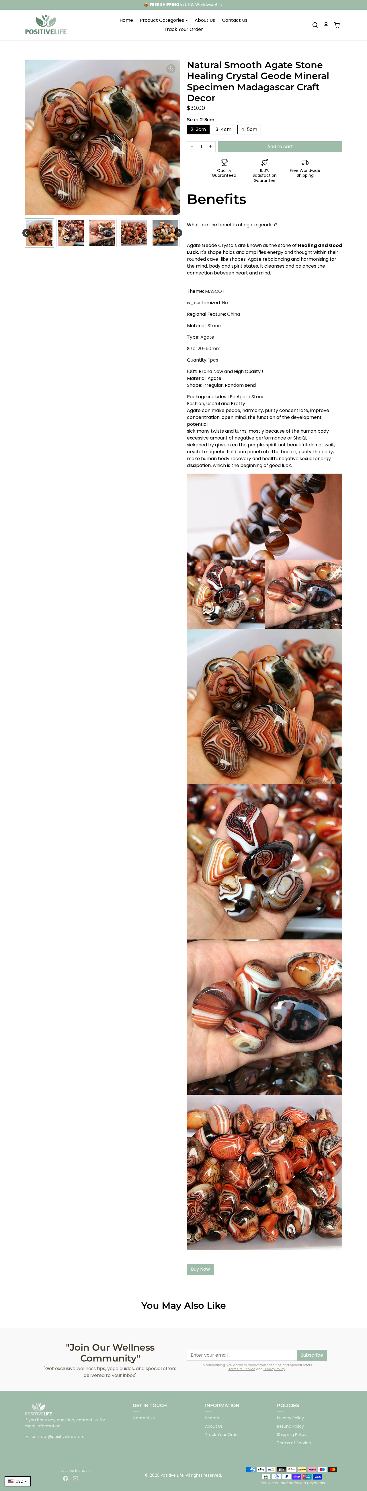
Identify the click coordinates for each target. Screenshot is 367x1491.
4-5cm (249, 129)
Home (126, 20)
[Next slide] (178, 233)
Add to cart (280, 146)
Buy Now (200, 1269)
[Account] (326, 25)
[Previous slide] (25, 1320)
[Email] (75, 1478)
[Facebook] (66, 1478)
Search (212, 1418)
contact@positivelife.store (58, 1436)
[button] (315, 25)
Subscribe (312, 1355)
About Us (205, 20)
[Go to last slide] (26, 233)
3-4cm (223, 129)
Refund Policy (290, 1426)
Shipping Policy (292, 1434)
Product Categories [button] (162, 20)
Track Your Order (183, 29)
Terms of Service (242, 1369)
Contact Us (234, 20)
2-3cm (198, 129)
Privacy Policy (274, 1369)
